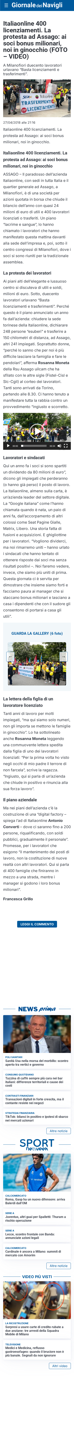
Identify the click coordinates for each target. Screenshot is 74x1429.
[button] (37, 431)
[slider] (34, 446)
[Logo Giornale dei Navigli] (37, 5)
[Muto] (59, 446)
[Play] (8, 446)
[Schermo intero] (66, 446)
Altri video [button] (59, 1366)
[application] (37, 431)
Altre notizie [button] (58, 1131)
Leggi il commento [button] (37, 924)
